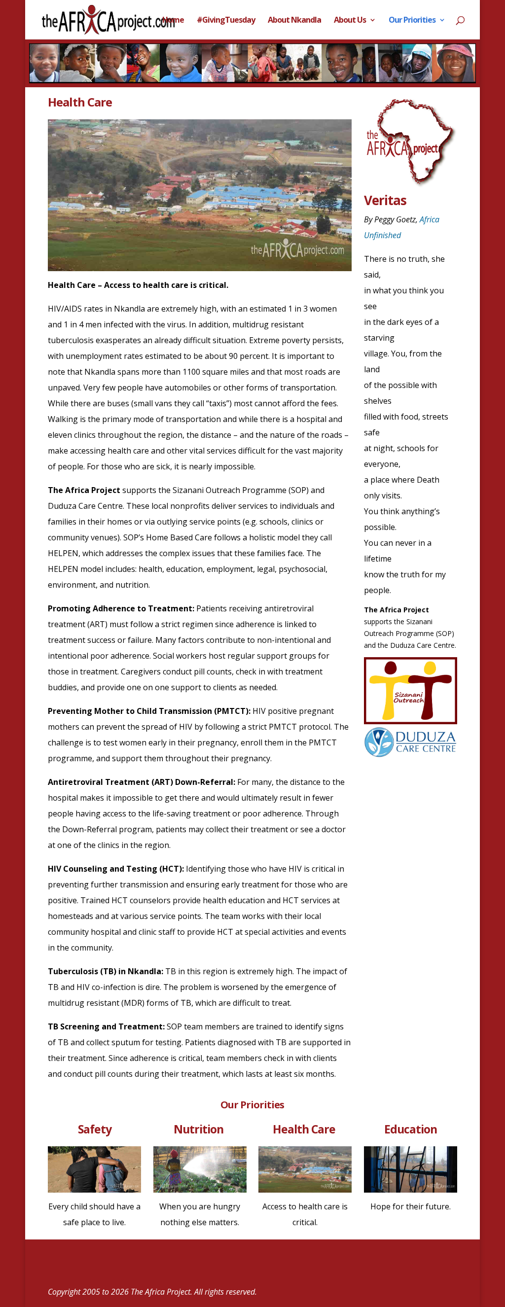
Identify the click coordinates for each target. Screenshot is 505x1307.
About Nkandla (294, 20)
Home (173, 20)
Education (410, 1129)
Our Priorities (412, 20)
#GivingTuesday (226, 20)
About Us (350, 20)
